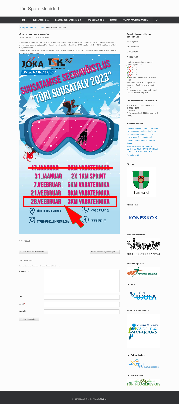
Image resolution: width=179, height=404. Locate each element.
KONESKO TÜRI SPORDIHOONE (68, 20)
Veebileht (22, 311)
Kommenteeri (24, 271)
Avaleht (27, 241)
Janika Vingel (45, 37)
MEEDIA (113, 20)
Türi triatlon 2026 (133, 155)
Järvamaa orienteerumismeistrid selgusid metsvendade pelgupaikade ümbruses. (142, 129)
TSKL (24, 20)
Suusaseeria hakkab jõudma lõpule (104, 252)
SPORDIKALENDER (96, 20)
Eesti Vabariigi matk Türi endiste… (33, 252)
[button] (156, 20)
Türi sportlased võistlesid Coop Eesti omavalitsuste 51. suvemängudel (140, 135)
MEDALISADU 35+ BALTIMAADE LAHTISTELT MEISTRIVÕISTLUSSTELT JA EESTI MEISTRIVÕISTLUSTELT (142, 149)
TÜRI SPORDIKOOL (41, 20)
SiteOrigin (103, 399)
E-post (22, 304)
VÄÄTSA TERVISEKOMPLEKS (135, 20)
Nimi (21, 296)
